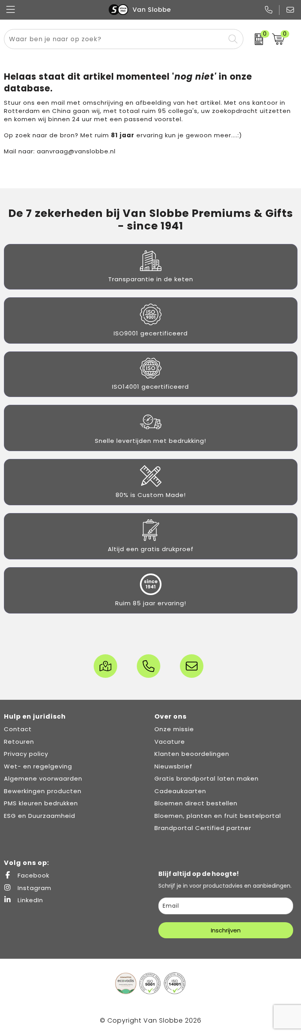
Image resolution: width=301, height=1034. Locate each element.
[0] (256, 39)
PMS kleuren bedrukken (41, 803)
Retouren (19, 741)
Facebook (32, 875)
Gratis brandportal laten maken (206, 778)
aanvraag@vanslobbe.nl (76, 151)
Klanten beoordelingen (191, 754)
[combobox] (114, 39)
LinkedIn (29, 900)
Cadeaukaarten (180, 791)
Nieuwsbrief (173, 766)
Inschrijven (226, 930)
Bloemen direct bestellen (196, 803)
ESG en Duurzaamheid (39, 816)
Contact (18, 729)
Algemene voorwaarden (43, 778)
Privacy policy (26, 754)
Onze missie (174, 729)
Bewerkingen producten (43, 791)
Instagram (33, 888)
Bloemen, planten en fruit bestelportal (217, 816)
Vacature (169, 741)
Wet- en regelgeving (38, 766)
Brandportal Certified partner (202, 828)
